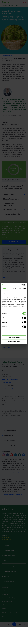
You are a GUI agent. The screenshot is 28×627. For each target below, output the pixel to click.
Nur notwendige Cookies (14, 341)
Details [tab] (14, 288)
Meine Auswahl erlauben (14, 337)
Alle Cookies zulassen (14, 333)
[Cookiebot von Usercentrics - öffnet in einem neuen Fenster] (20, 285)
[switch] (24, 318)
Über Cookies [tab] (22, 288)
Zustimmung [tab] (5, 288)
